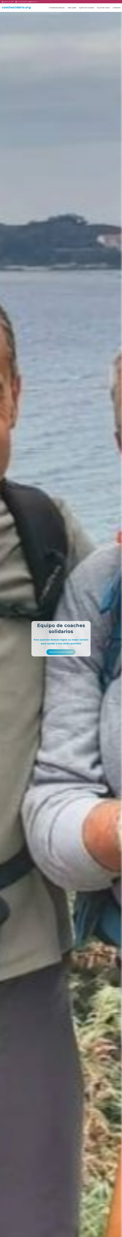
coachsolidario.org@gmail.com (27, 1)
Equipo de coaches (86, 8)
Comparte (117, 8)
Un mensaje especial (57, 8)
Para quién (72, 8)
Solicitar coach (103, 8)
